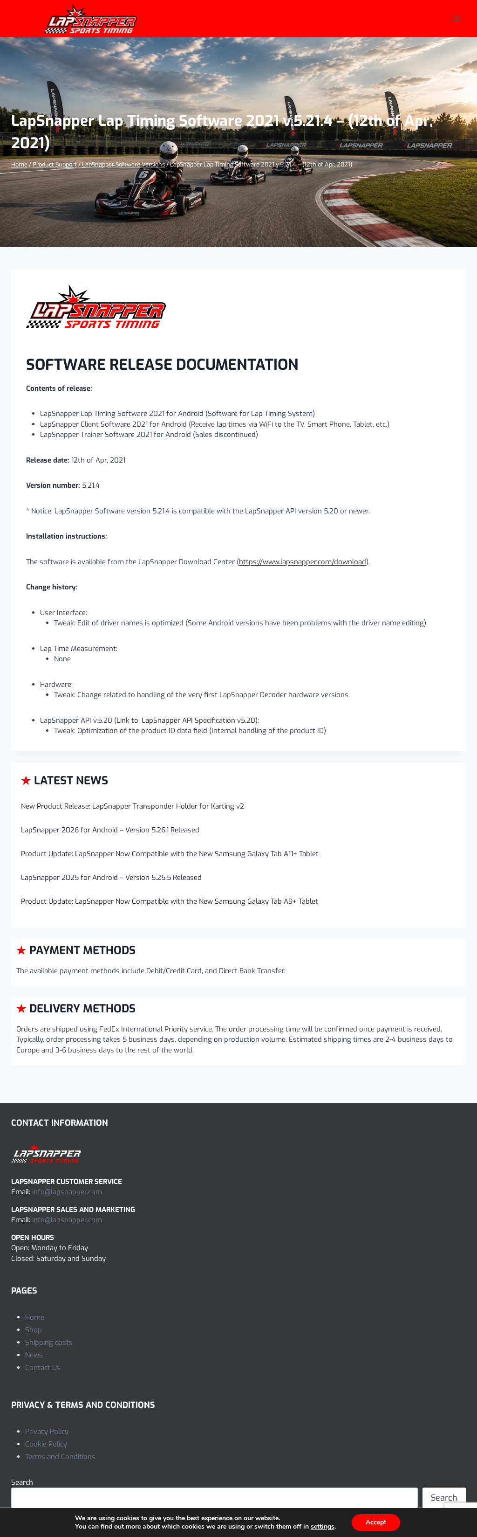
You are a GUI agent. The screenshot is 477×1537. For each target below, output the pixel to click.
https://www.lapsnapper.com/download (302, 562)
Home (34, 1317)
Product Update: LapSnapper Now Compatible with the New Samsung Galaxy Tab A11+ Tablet (170, 854)
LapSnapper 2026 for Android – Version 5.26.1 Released (110, 830)
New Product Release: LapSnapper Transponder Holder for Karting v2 (132, 806)
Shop (33, 1330)
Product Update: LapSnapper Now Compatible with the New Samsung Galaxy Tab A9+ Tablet (169, 901)
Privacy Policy (46, 1431)
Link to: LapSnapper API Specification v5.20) (187, 720)
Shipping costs (49, 1342)
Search (22, 1482)
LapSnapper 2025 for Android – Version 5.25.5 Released (111, 877)
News (34, 1355)
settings (322, 1527)
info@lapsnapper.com (67, 1192)
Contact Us (43, 1367)
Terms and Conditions (60, 1456)
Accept (376, 1522)
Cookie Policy (46, 1444)
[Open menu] (457, 18)
